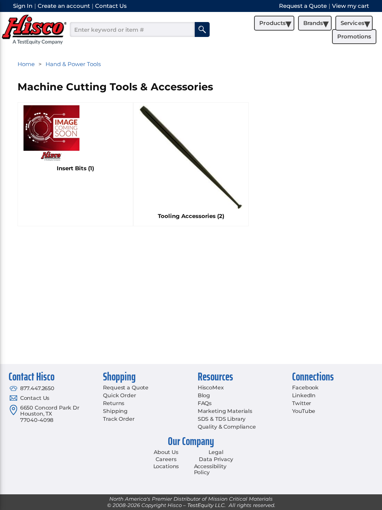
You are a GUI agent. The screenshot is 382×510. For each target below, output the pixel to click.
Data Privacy (216, 459)
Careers (166, 459)
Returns (113, 403)
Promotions (354, 36)
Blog (204, 395)
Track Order (118, 419)
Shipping (115, 411)
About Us (166, 452)
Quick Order (119, 395)
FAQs (205, 403)
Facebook (305, 388)
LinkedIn (304, 395)
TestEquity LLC (206, 505)
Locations (166, 466)
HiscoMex (211, 388)
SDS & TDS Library (222, 419)
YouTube (303, 411)
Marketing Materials (225, 411)
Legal (216, 452)
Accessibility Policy (210, 469)
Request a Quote (125, 388)
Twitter (301, 403)
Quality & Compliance (227, 427)
